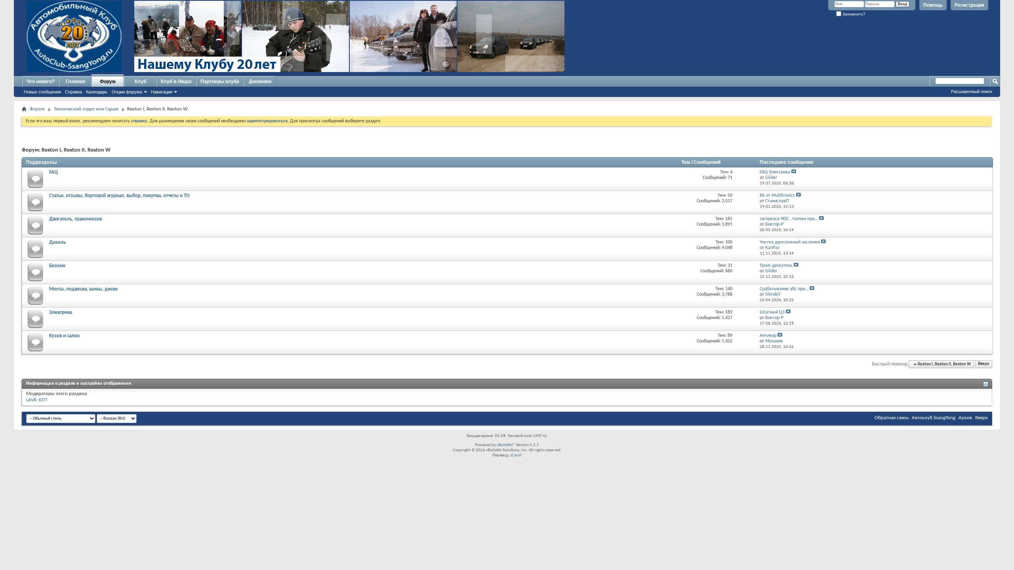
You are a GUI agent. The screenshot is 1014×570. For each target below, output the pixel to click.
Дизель (57, 242)
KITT (43, 400)
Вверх (983, 364)
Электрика (60, 312)
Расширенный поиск (971, 91)
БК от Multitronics (777, 195)
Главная (75, 81)
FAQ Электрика (775, 172)
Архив (965, 417)
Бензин (57, 265)
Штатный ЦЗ (772, 312)
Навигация (161, 91)
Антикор (768, 335)
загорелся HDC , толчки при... (789, 219)
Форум (108, 81)
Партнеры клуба (219, 81)
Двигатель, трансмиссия (75, 219)
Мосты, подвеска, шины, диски (83, 289)
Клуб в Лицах (176, 81)
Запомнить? (853, 14)
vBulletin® (506, 445)
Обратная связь (892, 417)
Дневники (260, 81)
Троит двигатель (776, 265)
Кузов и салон (64, 335)
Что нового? (41, 81)
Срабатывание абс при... (784, 289)
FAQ (53, 172)
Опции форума (127, 91)
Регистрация (969, 5)
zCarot (516, 455)
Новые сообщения (42, 91)
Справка (73, 91)
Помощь (933, 5)
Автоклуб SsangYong (933, 417)
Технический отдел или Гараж (86, 109)
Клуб (140, 81)
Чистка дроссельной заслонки (790, 242)
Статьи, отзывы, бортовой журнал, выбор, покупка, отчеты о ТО (119, 195)
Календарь (96, 91)
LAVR (31, 400)
